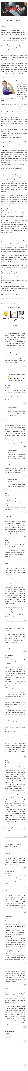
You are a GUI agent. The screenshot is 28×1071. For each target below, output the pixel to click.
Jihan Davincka (8, 329)
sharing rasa (4, 299)
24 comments (22, 23)
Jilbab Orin (23, 222)
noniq (6, 988)
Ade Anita (7, 840)
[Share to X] (9, 303)
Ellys (6, 421)
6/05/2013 (7, 1033)
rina (6, 493)
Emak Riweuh (8, 916)
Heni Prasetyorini (12, 370)
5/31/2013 (7, 331)
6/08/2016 (10, 409)
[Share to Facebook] (7, 303)
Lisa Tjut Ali (8, 517)
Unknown (7, 385)
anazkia (7, 624)
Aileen (6, 540)
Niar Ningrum (8, 464)
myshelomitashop (9, 871)
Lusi (6, 967)
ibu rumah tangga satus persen (15, 298)
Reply (25, 366)
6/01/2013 (7, 918)
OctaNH (7, 563)
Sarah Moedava (9, 655)
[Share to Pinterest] (12, 303)
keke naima (8, 739)
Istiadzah (7, 891)
